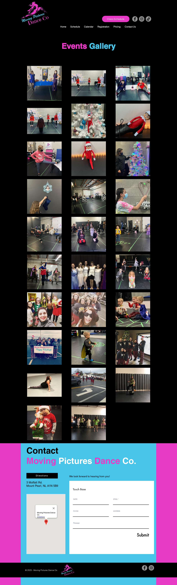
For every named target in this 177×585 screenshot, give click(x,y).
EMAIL (115, 499)
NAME (75, 499)
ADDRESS (116, 511)
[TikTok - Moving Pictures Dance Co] (148, 19)
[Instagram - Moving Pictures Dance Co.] (141, 19)
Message (76, 523)
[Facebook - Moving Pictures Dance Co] (135, 19)
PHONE (75, 511)
